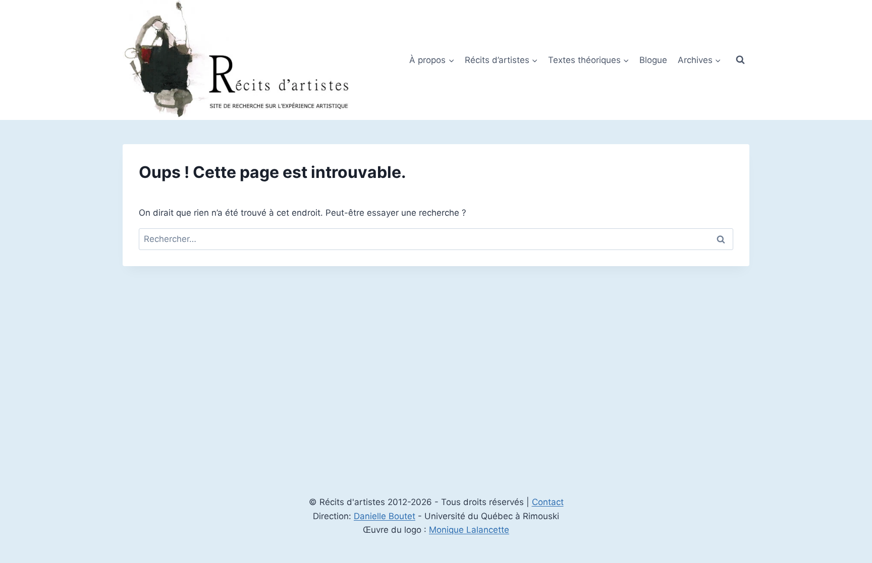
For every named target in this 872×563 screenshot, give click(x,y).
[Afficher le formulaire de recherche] (740, 60)
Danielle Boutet (384, 516)
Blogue (653, 60)
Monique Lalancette (469, 530)
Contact (548, 502)
